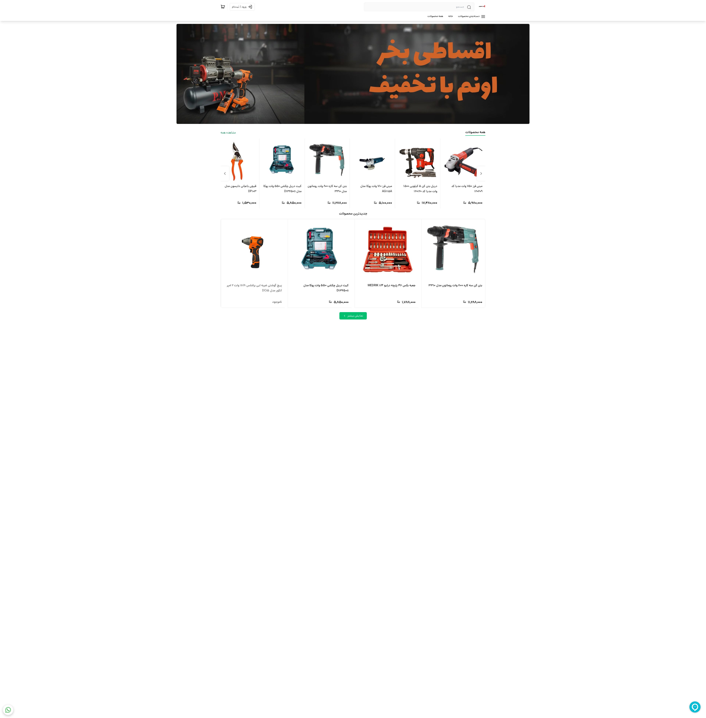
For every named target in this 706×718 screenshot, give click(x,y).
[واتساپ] (8, 710)
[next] (224, 173)
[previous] (481, 173)
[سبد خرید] (223, 7)
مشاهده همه (228, 133)
